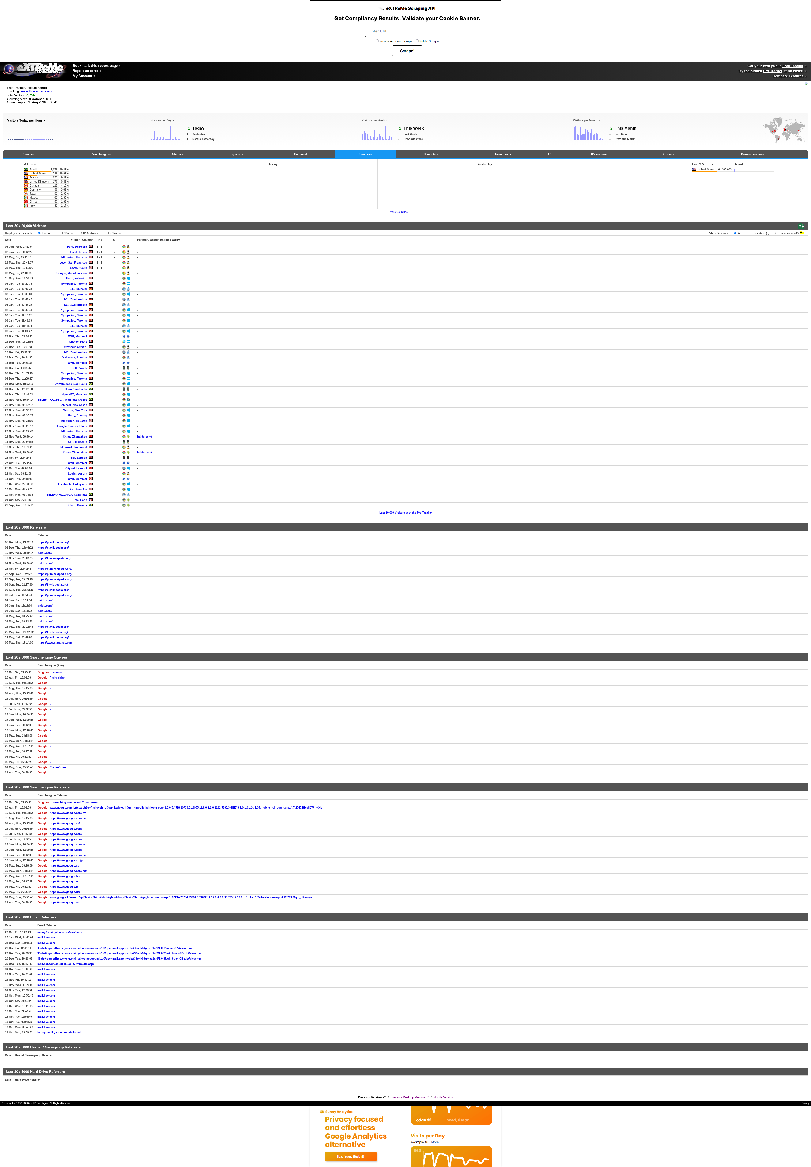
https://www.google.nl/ (64, 881)
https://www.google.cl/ (64, 865)
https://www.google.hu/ (65, 876)
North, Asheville (76, 278)
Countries (365, 154)
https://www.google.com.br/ (68, 818)
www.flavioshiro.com (36, 91)
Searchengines (101, 154)
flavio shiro (57, 677)
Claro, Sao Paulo (76, 389)
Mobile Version (443, 1097)
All (739, 233)
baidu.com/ (144, 436)
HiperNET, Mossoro (74, 394)
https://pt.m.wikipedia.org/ (55, 568)
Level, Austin (78, 252)
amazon (58, 672)
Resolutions (503, 154)
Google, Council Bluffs (72, 426)
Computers (431, 154)
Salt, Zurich (79, 368)
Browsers (668, 154)
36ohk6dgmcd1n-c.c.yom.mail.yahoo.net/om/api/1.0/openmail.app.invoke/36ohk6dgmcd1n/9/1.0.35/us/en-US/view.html (115, 948)
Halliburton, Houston (73, 257)
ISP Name (114, 233)
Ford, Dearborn (77, 246)
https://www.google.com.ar (67, 844)
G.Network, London (74, 357)
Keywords (236, 154)
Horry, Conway (77, 415)
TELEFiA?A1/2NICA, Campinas (67, 494)
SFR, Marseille (77, 442)
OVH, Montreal (77, 336)
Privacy (805, 1103)
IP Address (90, 233)
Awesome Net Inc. (75, 347)
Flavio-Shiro (58, 767)
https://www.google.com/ (66, 828)
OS (550, 154)
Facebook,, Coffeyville (72, 484)
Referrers (177, 154)
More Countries (399, 212)
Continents (301, 154)
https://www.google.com (66, 839)
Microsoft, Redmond (73, 447)
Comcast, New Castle (73, 405)
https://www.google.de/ (65, 892)
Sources (28, 154)
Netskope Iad (78, 489)
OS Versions (599, 154)
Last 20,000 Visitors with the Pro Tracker (405, 512)
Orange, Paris (78, 341)
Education (760, 233)
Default (47, 233)
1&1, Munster (78, 289)
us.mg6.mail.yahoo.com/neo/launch (60, 932)
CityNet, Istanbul (76, 468)
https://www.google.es (64, 902)
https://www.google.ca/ (65, 823)
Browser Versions (752, 154)
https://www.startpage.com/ (55, 642)
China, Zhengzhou (75, 436)
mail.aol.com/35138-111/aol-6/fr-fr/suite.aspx (65, 964)
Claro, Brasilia (77, 505)
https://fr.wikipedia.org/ (53, 584)
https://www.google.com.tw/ (68, 812)
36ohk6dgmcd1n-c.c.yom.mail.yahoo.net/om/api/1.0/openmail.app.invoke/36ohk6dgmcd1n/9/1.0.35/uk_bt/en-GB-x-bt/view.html (120, 953)
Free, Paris (80, 500)
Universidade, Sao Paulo (71, 383)
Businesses (789, 233)
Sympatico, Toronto (74, 283)
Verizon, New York (75, 410)
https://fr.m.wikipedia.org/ (54, 558)
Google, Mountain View (71, 273)
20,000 (26, 226)
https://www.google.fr (64, 886)
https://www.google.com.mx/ (68, 870)
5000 (25, 527)
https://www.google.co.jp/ (66, 860)
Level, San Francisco (73, 262)
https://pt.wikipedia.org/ (53, 542)
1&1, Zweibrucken (75, 299)
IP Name (67, 233)
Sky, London (79, 457)
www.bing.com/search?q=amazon (75, 802)
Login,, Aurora (77, 473)
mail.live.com (46, 937)
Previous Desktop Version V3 (410, 1097)
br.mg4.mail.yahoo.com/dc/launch (59, 1032)
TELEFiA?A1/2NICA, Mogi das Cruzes (62, 399)
